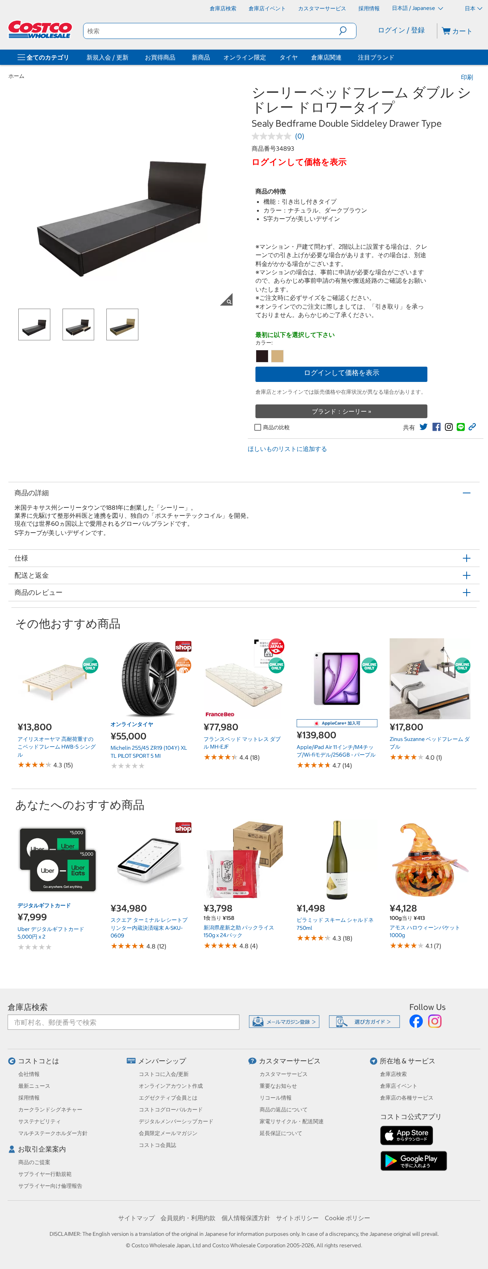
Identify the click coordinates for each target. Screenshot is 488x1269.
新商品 (201, 57)
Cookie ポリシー (347, 1218)
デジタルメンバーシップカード (176, 1121)
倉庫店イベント (398, 1085)
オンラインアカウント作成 (171, 1085)
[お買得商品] (176, 57)
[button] (347, 31)
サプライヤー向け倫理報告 (50, 1185)
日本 (470, 8)
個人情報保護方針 (246, 1218)
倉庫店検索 (28, 1007)
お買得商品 (160, 57)
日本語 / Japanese (414, 8)
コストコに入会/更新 (164, 1074)
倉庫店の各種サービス (406, 1097)
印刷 (467, 77)
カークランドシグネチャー (50, 1109)
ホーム (16, 75)
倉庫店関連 (326, 57)
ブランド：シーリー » (341, 411)
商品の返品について (284, 1109)
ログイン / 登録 (401, 30)
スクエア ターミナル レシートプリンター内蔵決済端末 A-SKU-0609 (149, 927)
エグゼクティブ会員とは (168, 1097)
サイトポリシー (297, 1218)
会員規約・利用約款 (188, 1218)
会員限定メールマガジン (168, 1133)
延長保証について (281, 1133)
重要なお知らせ (278, 1085)
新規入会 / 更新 (107, 57)
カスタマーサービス (290, 1060)
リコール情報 (276, 1097)
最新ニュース (34, 1085)
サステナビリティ (39, 1121)
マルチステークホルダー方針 (53, 1133)
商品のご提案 (34, 1162)
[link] (423, 427)
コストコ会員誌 (157, 1145)
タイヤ (288, 57)
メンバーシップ (162, 1060)
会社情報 (29, 1074)
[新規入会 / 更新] (130, 57)
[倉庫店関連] (343, 57)
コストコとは (38, 1060)
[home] (41, 29)
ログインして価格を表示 (341, 372)
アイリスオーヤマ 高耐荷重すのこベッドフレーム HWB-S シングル (57, 747)
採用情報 (29, 1097)
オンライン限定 (244, 57)
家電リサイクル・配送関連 (292, 1121)
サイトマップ (136, 1218)
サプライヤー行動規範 (45, 1174)
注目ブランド (376, 57)
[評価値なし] (273, 136)
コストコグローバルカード (171, 1109)
